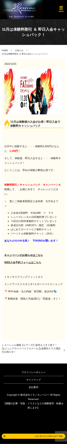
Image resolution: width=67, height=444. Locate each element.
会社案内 (33, 387)
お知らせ (19, 50)
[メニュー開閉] (61, 8)
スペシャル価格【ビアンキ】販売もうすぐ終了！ (30, 345)
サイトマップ (33, 379)
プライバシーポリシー (33, 372)
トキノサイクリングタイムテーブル (48, 436)
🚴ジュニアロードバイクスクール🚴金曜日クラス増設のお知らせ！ (31, 350)
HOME (5, 50)
